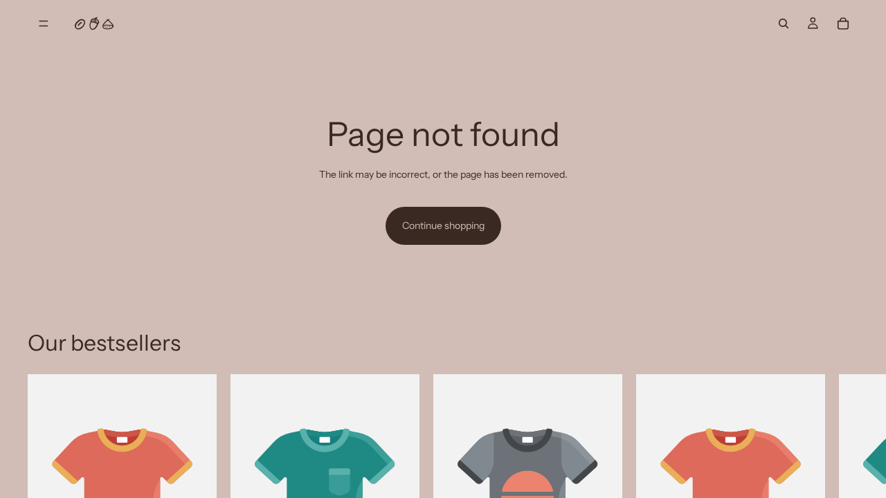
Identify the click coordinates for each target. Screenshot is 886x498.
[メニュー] (44, 23)
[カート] (843, 23)
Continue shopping (443, 225)
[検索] (783, 23)
